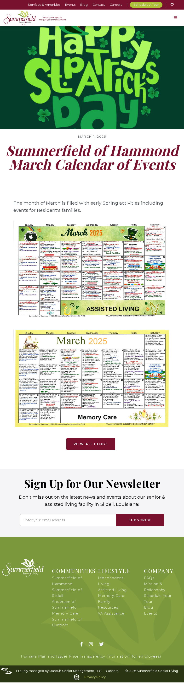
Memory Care (111, 596)
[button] (175, 18)
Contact (98, 4)
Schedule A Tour (146, 4)
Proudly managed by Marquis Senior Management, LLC (58, 671)
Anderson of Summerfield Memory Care (65, 607)
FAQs (149, 578)
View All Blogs (91, 444)
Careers (116, 4)
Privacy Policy (95, 677)
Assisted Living (112, 590)
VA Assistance (111, 613)
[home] (35, 18)
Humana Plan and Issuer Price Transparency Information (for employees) (91, 656)
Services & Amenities (44, 4)
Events (70, 4)
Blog (84, 4)
